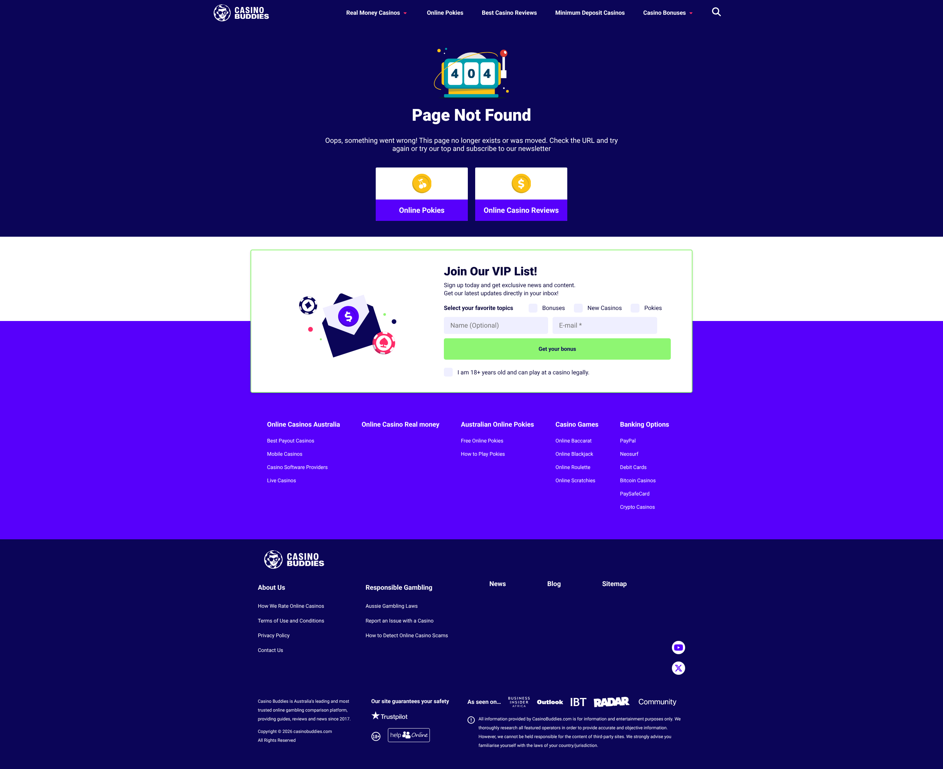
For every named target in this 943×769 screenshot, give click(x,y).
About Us (271, 588)
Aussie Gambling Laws (391, 606)
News (498, 584)
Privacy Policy (274, 636)
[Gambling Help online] (409, 736)
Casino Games (577, 424)
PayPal (628, 441)
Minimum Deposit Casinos (590, 12)
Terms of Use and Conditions (291, 621)
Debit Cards (633, 467)
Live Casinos (281, 481)
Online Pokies (445, 12)
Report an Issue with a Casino (399, 621)
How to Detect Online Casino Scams (406, 636)
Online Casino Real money (400, 424)
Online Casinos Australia (303, 424)
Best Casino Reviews (509, 12)
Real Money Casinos (374, 12)
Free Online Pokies (482, 441)
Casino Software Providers (297, 467)
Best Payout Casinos (290, 441)
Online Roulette (572, 467)
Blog (554, 584)
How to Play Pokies (483, 454)
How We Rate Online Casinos (291, 606)
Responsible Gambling (398, 588)
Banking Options (644, 424)
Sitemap (614, 584)
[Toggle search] (716, 13)
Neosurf (629, 454)
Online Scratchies (575, 481)
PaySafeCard (634, 494)
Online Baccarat (573, 441)
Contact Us (270, 650)
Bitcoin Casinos (638, 481)
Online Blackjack (574, 454)
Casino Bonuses (665, 12)
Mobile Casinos (284, 454)
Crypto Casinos (637, 507)
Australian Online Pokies (497, 424)
